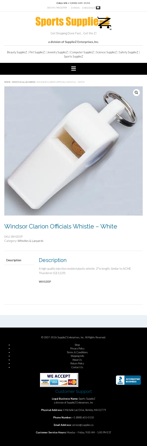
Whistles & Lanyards (23, 82)
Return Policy (77, 363)
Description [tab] (13, 260)
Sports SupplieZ (73, 56)
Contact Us (77, 367)
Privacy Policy (77, 348)
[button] (73, 69)
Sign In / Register (57, 7)
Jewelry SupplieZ (57, 52)
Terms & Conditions (77, 352)
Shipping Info (77, 355)
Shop (77, 344)
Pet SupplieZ (37, 52)
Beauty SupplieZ (17, 52)
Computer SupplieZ (82, 52)
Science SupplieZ (106, 52)
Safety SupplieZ (128, 52)
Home (7, 82)
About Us (77, 359)
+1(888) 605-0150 (79, 3)
